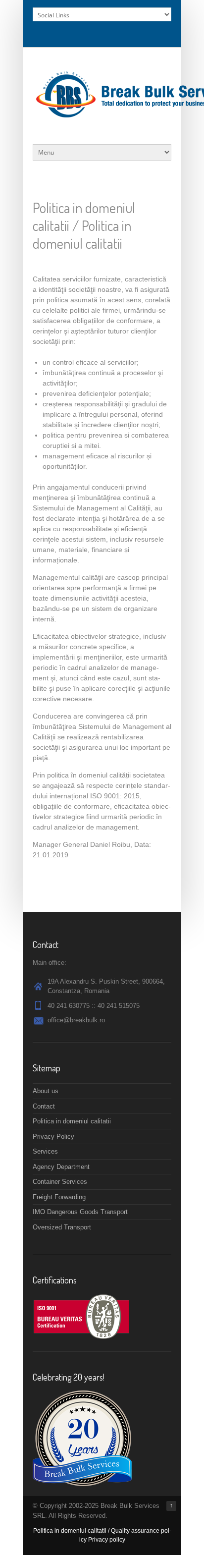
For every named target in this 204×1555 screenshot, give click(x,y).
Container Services (60, 1181)
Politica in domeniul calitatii (72, 1121)
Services (45, 1151)
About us (45, 1091)
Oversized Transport (62, 1227)
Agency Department (61, 1166)
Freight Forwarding (59, 1197)
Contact (44, 1106)
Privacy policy (106, 1539)
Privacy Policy (53, 1136)
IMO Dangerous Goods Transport (80, 1212)
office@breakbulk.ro (76, 1020)
